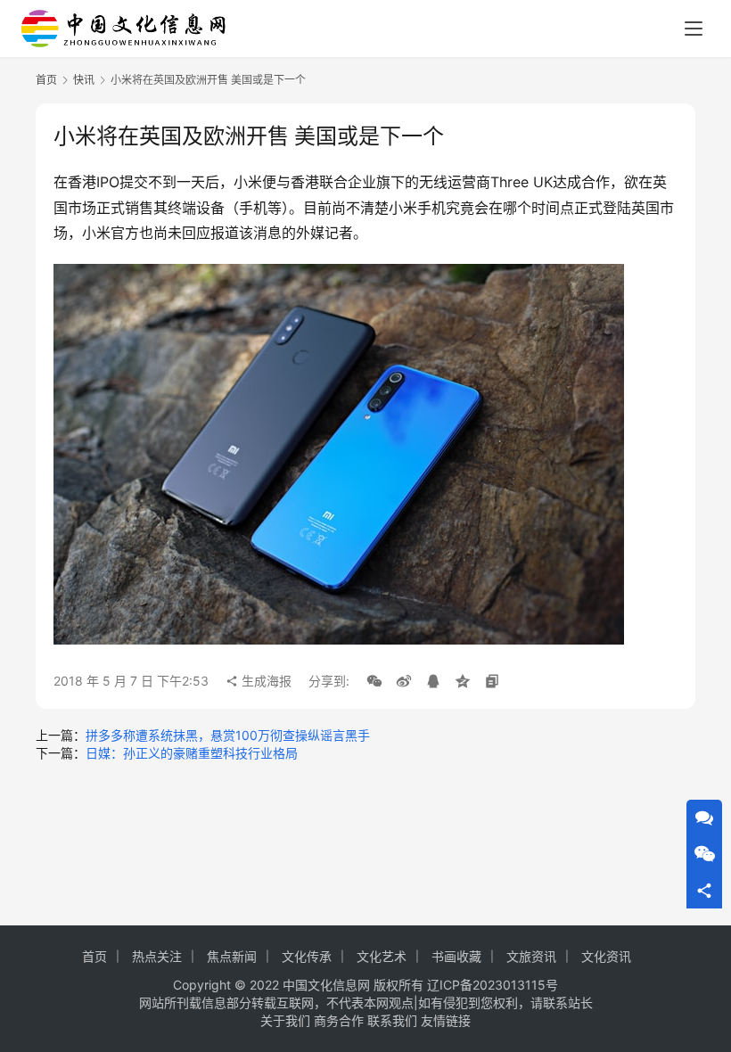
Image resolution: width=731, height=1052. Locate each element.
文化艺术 (382, 956)
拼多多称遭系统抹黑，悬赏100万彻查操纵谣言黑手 (228, 735)
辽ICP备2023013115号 (492, 984)
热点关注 (157, 956)
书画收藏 (456, 956)
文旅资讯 (531, 956)
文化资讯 (606, 956)
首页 (46, 79)
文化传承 (307, 956)
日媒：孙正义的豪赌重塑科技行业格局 (192, 752)
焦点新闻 (232, 956)
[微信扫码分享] (374, 681)
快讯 (83, 79)
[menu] (693, 28)
